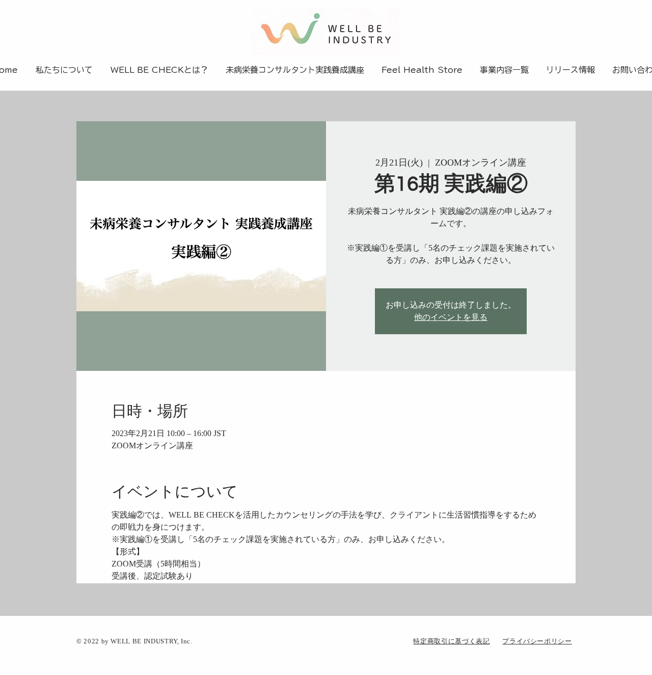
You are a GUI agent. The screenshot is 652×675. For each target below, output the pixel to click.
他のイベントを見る (450, 317)
